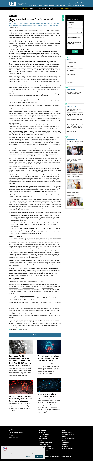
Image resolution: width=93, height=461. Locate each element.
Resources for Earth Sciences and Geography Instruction (24, 215)
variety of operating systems (22, 142)
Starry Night (13, 199)
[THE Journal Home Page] (18, 4)
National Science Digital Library (20, 222)
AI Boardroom (42, 430)
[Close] (43, 447)
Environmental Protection (68, 434)
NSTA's (59, 170)
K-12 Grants (38, 8)
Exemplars (21, 174)
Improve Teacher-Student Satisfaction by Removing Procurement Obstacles (73, 194)
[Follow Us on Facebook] (77, 2)
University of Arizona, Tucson (27, 296)
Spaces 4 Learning (43, 444)
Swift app (31, 160)
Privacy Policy (77, 37)
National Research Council (38, 53)
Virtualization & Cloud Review (46, 448)
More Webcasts (70, 99)
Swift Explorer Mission (36, 158)
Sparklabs (21, 133)
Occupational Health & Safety (69, 438)
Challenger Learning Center (42, 268)
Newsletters (76, 5)
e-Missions (11, 268)
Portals (70, 60)
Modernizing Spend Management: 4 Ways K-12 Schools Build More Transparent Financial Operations (75, 126)
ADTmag (64, 430)
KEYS (44, 297)
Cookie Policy (46, 456)
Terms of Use (54, 456)
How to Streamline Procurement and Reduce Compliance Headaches (74, 160)
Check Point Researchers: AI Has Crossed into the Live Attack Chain (48, 358)
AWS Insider (42, 432)
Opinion (40, 5)
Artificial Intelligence (71, 62)
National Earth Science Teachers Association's (22, 212)
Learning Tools (70, 70)
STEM (49, 8)
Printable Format (23, 329)
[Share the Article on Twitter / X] (63, 20)
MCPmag (64, 436)
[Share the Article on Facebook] (63, 15)
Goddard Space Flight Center (34, 154)
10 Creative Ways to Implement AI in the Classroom (75, 115)
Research (51, 5)
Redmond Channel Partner (45, 442)
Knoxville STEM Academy (48, 284)
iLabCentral (24, 260)
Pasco (10, 131)
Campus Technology (44, 434)
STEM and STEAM (12, 15)
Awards (45, 5)
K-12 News (30, 5)
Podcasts (57, 5)
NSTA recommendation (38, 191)
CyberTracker (12, 137)
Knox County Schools (26, 284)
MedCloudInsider (43, 438)
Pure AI (40, 440)
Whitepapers (72, 106)
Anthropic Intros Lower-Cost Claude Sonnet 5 (48, 395)
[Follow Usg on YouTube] (81, 3)
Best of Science (12, 174)
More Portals (70, 82)
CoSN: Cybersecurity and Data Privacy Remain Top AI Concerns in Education (21, 398)
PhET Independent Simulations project (20, 250)
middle (35, 201)
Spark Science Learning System (25, 131)
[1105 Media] (16, 444)
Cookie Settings (29, 456)
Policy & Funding (71, 74)
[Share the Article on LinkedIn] (63, 18)
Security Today (65, 442)
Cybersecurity (70, 66)
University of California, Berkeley (38, 61)
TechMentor (64, 444)
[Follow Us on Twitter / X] (79, 2)
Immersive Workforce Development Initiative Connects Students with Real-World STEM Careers (20, 359)
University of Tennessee (28, 288)
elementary (30, 201)
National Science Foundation (43, 222)
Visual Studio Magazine (67, 448)
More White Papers (71, 131)
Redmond (64, 440)
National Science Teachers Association (30, 41)
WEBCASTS (71, 89)
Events (69, 5)
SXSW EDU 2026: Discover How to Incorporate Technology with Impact (75, 143)
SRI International (21, 70)
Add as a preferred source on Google (69, 2)
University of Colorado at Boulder (47, 250)
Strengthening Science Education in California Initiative (45, 70)
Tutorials (32, 8)
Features (35, 5)
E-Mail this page (13, 329)
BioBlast (11, 186)
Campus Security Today (67, 432)
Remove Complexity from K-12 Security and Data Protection (74, 109)
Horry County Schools (47, 288)
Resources (62, 5)
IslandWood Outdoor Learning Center (22, 111)
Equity (55, 8)
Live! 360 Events (43, 436)
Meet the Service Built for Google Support (74, 120)
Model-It (18, 242)
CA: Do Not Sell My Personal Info (64, 456)
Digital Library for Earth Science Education (23, 228)
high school (43, 201)
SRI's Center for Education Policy (40, 95)
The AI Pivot (65, 446)
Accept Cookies (39, 456)
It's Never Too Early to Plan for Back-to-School (74, 177)
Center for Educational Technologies (26, 186)
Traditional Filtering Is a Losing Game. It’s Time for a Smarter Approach (74, 93)
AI (52, 8)
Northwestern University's (15, 260)
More (81, 5)
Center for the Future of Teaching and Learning (40, 68)
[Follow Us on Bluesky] (75, 3)
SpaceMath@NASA (15, 149)
